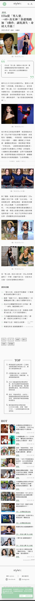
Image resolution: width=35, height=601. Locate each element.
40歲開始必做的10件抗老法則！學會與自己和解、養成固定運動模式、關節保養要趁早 (25, 484)
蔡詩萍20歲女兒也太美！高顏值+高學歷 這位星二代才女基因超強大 (18, 311)
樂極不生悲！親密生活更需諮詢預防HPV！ (24, 505)
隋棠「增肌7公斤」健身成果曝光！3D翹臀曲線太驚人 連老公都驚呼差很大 (18, 299)
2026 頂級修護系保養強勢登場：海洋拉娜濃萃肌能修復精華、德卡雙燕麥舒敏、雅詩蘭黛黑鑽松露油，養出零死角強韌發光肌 (19, 386)
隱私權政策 (6, 591)
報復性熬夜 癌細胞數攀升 (24, 527)
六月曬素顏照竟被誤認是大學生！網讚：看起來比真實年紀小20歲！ (17, 317)
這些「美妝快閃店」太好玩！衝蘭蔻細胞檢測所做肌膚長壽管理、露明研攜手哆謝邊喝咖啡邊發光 (19, 397)
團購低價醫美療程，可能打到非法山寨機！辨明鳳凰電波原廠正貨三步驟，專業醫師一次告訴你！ (24, 472)
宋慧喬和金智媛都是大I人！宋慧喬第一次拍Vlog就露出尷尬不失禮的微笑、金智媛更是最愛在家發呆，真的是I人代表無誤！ (25, 427)
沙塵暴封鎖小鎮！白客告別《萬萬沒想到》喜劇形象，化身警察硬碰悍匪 (19, 375)
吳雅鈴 (17, 30)
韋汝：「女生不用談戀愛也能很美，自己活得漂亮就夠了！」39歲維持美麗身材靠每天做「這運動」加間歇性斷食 (25, 461)
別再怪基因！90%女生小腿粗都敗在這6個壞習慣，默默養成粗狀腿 (25, 495)
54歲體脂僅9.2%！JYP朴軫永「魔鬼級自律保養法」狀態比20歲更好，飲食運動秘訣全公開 (25, 438)
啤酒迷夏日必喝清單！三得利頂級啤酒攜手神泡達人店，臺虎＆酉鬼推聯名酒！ (19, 366)
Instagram (25, 579)
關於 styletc (10, 576)
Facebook (12, 579)
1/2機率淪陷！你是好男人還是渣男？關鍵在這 (25, 516)
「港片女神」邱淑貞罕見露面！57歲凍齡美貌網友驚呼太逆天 (18, 293)
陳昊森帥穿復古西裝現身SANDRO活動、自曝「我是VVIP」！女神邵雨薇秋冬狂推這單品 (19, 408)
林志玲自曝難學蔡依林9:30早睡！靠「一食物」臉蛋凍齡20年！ (17, 305)
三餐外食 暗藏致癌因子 (24, 538)
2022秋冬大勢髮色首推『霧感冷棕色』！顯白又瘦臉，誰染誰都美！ (24, 551)
